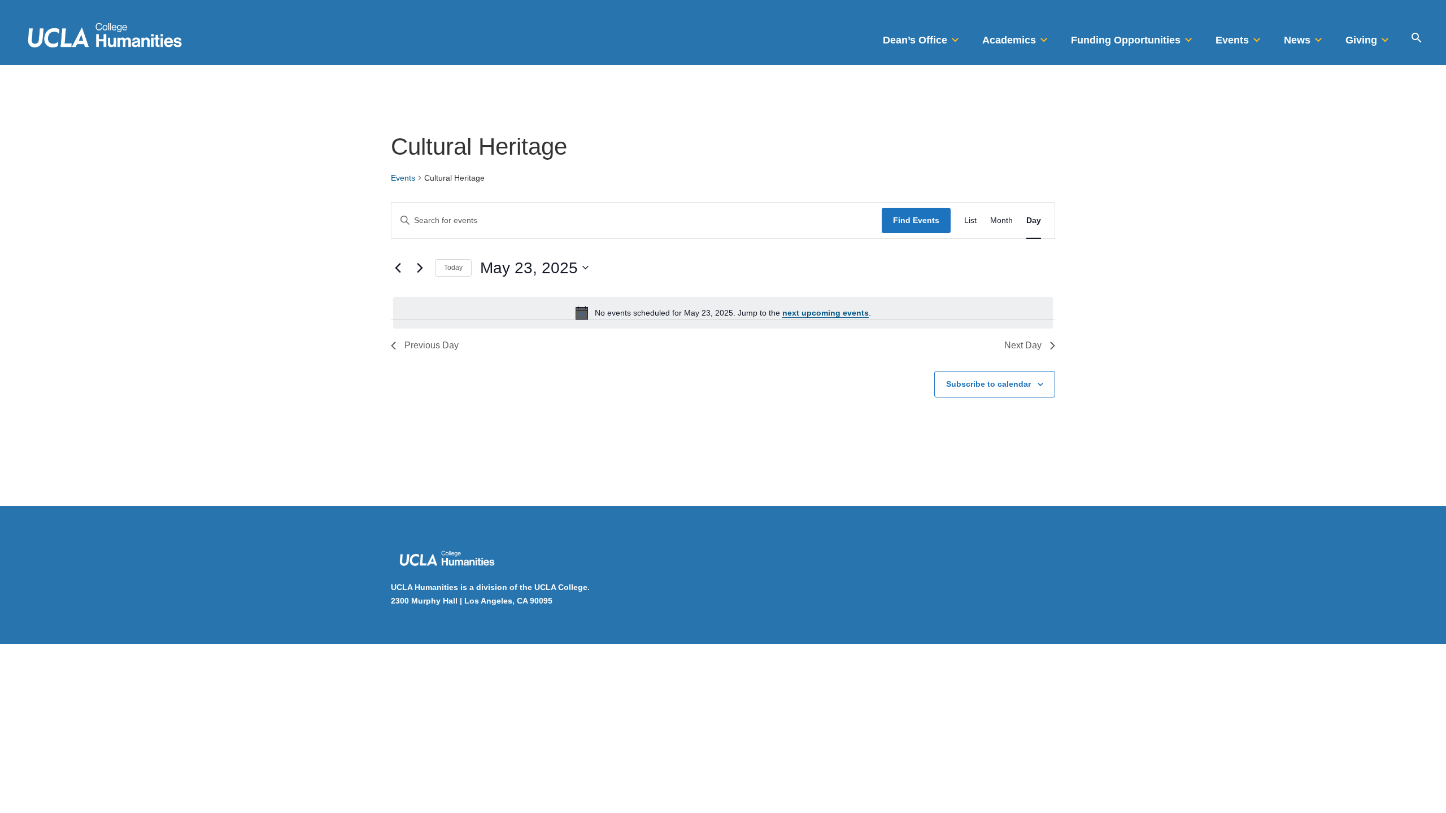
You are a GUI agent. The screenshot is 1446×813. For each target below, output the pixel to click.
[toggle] (955, 37)
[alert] (723, 313)
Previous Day (431, 345)
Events (403, 177)
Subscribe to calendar (988, 383)
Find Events (916, 220)
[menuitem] (922, 36)
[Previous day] (397, 267)
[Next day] (419, 267)
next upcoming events (825, 312)
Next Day (1023, 345)
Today (453, 268)
